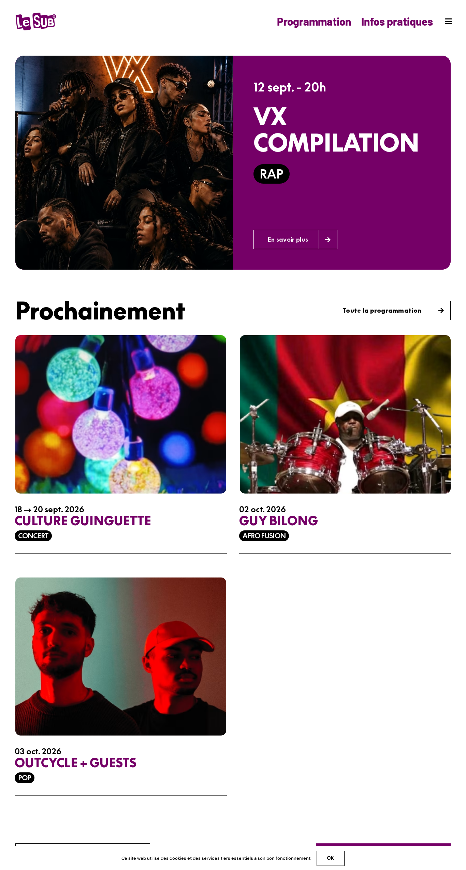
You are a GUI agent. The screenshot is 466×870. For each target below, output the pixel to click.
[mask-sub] (35, 13)
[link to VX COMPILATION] (233, 163)
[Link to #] (448, 21)
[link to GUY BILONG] (345, 449)
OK (330, 858)
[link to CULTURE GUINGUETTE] (120, 449)
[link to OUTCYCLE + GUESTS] (120, 691)
